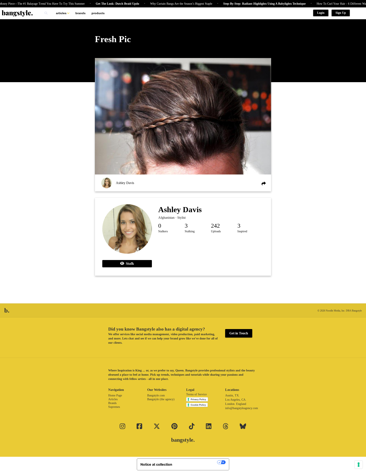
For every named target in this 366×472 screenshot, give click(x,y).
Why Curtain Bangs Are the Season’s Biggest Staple (170, 3)
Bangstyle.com (156, 395)
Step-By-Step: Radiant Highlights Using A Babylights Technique (253, 3)
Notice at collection (156, 464)
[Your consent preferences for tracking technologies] (359, 465)
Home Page (115, 395)
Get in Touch (238, 333)
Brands (80, 13)
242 (215, 225)
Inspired (242, 231)
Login (320, 12)
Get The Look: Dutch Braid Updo (106, 3)
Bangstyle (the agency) (161, 399)
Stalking (190, 231)
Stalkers (163, 231)
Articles (61, 13)
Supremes (114, 406)
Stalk (129, 264)
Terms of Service (196, 394)
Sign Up (341, 12)
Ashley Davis (125, 183)
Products (98, 13)
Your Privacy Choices (196, 462)
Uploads (216, 231)
